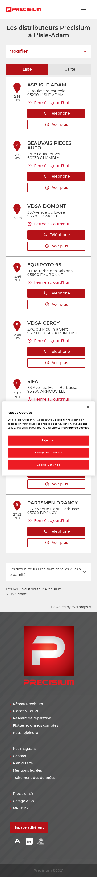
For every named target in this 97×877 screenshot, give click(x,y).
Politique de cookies (75, 427)
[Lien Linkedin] (29, 842)
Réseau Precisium (28, 704)
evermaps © (81, 607)
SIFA (32, 381)
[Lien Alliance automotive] (17, 842)
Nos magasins (24, 749)
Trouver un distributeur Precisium (34, 589)
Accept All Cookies (48, 452)
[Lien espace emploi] (40, 842)
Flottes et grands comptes (35, 725)
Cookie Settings (48, 464)
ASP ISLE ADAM (46, 85)
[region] (48, 438)
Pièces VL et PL (26, 711)
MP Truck (21, 808)
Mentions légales (27, 770)
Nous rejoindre (25, 733)
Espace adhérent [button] (29, 827)
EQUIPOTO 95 (44, 265)
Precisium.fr (23, 793)
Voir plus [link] (60, 124)
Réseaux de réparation (32, 718)
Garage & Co (23, 801)
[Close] (88, 407)
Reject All (49, 440)
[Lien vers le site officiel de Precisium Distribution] (23, 9)
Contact (19, 756)
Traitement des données (34, 778)
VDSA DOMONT (46, 206)
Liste (27, 69)
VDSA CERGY (43, 323)
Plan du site (23, 763)
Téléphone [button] (60, 113)
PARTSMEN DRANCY (52, 503)
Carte (70, 69)
